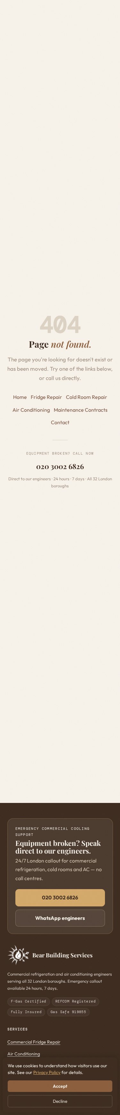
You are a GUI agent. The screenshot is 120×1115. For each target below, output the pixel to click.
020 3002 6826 (60, 466)
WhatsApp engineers (60, 918)
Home (20, 397)
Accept (60, 1086)
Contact (60, 422)
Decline (60, 1101)
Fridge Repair (46, 397)
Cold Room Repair (86, 397)
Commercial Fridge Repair (33, 1042)
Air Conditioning (31, 410)
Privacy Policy (46, 1072)
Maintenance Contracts (81, 410)
